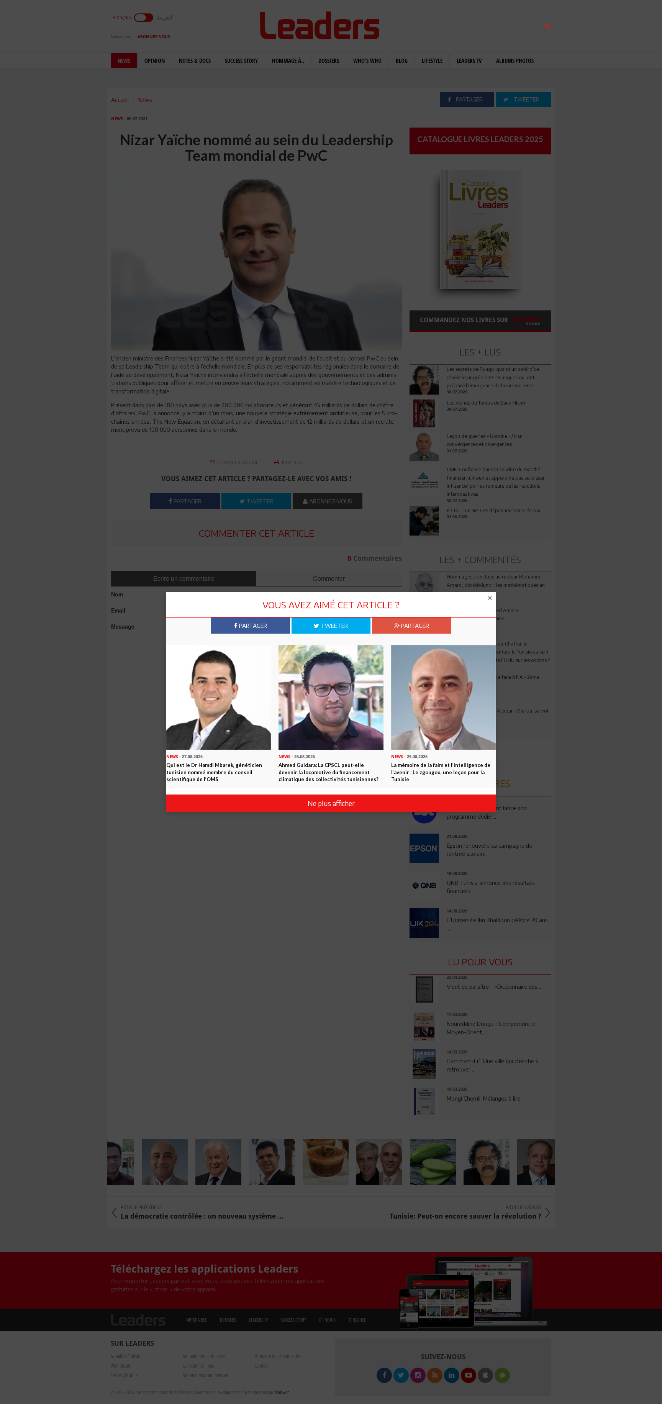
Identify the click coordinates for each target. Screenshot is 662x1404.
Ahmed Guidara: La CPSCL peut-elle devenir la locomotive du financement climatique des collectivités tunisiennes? (329, 772)
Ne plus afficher (331, 803)
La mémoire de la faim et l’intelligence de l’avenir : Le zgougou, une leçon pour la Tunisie (440, 772)
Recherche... (428, 24)
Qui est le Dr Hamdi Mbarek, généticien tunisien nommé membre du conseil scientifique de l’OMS (214, 772)
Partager (252, 625)
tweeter (333, 625)
